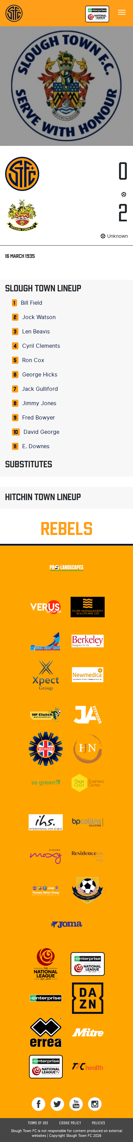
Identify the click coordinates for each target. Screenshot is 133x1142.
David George (41, 432)
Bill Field (31, 303)
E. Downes (35, 446)
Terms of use (38, 1123)
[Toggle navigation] (122, 11)
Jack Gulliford (40, 389)
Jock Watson (39, 317)
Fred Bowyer (38, 418)
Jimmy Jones (39, 403)
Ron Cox (33, 360)
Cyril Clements (41, 346)
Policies (98, 1123)
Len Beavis (36, 331)
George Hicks (39, 374)
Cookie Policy (70, 1123)
